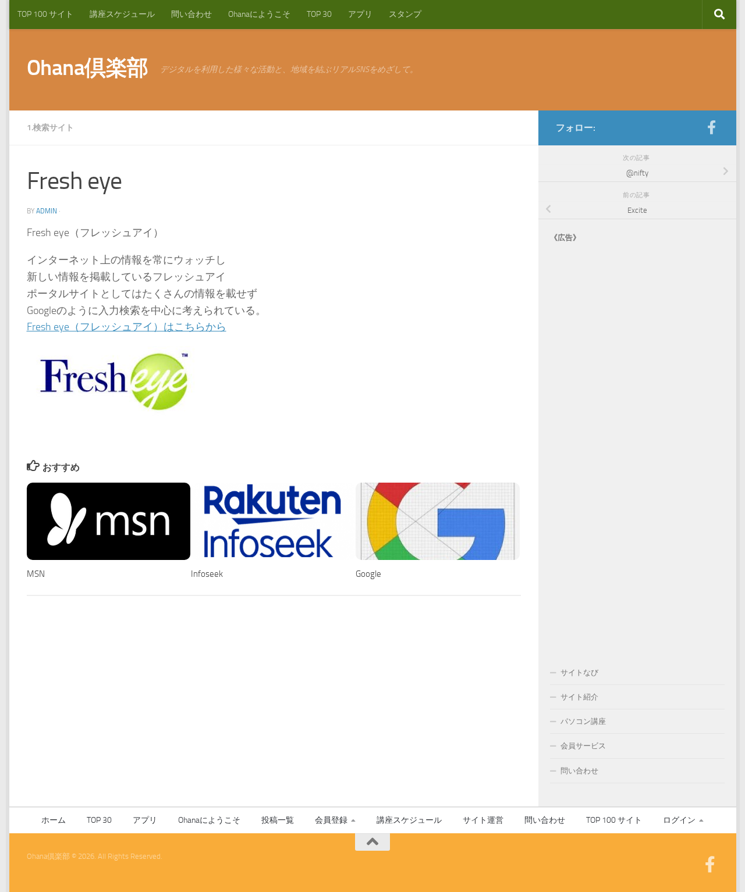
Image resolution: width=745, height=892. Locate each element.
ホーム (53, 820)
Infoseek (207, 574)
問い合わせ (191, 14)
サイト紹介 (579, 697)
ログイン (679, 820)
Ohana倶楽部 (87, 67)
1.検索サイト (50, 128)
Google (368, 574)
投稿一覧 (277, 820)
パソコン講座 (583, 721)
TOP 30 (319, 14)
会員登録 (331, 820)
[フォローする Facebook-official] (712, 127)
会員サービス (583, 745)
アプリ (360, 14)
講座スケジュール (122, 14)
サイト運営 (483, 820)
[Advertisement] (637, 443)
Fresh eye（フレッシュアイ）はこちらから (126, 326)
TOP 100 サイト (45, 14)
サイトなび (579, 672)
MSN (36, 574)
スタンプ (405, 14)
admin (46, 211)
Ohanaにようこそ (259, 14)
